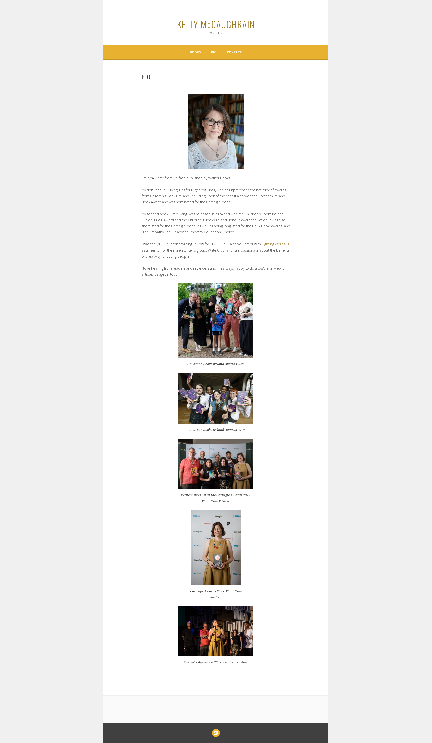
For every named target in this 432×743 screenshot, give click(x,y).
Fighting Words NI (275, 243)
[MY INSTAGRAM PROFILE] (216, 733)
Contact (234, 52)
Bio (214, 52)
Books (195, 52)
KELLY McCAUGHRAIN (216, 24)
